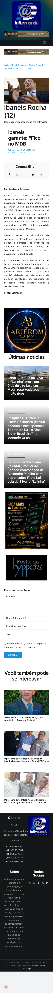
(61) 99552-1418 (14, 854)
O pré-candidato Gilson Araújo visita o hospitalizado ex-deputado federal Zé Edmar (26, 760)
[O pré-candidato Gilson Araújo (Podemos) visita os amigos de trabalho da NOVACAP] (26, 774)
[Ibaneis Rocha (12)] (26, 79)
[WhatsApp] (25, 175)
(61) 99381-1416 (14, 857)
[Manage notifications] (6, 987)
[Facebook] (9, 175)
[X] (17, 175)
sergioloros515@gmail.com (14, 834)
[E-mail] (40, 175)
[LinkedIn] (47, 883)
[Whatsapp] (34, 883)
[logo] (26, 2)
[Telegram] (32, 175)
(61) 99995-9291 (14, 846)
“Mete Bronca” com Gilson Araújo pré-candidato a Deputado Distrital (23, 718)
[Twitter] (43, 883)
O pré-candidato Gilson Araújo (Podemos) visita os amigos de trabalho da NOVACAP (25, 801)
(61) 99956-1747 (14, 850)
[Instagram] (30, 883)
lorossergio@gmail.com (14, 831)
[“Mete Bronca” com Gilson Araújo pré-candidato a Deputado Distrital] (26, 691)
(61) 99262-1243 (14, 861)
